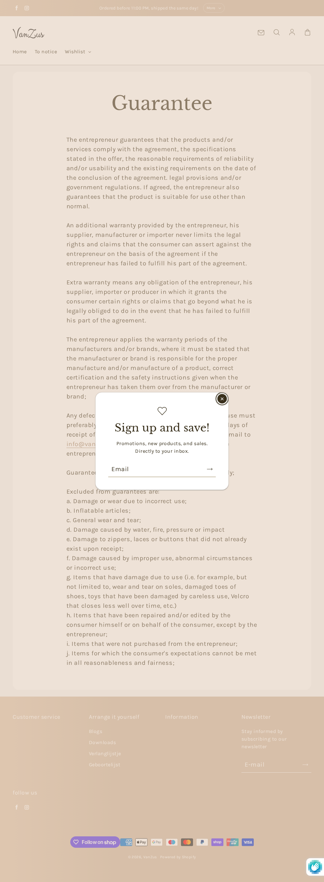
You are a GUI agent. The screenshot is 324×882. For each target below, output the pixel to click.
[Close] (222, 399)
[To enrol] (210, 469)
